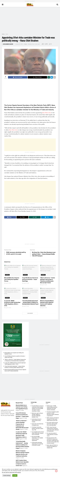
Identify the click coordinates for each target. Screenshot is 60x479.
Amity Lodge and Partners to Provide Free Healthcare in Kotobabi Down (52, 446)
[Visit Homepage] (30, 4)
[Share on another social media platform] (54, 77)
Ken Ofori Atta (13, 130)
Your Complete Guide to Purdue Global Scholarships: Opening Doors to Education (38, 433)
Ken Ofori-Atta (46, 113)
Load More (30, 313)
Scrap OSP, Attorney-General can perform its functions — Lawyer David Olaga (30, 279)
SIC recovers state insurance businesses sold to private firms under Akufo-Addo (52, 424)
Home (3, 34)
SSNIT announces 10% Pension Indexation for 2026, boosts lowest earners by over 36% (53, 419)
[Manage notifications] (56, 471)
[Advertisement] (30, 20)
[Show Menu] (2, 4)
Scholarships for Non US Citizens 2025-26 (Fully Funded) (36, 420)
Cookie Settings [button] (6, 475)
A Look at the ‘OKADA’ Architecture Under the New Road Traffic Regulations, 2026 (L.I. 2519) (21, 435)
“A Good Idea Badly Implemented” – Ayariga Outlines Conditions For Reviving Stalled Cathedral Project (30, 302)
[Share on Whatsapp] (49, 77)
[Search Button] (57, 4)
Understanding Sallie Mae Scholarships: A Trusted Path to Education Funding (37, 444)
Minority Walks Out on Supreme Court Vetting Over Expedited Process (11, 279)
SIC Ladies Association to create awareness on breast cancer (52, 434)
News (7, 34)
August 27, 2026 (8, 283)
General (7, 274)
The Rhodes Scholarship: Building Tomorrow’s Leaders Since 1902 (37, 428)
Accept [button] (14, 475)
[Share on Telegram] (51, 77)
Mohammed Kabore (8, 44)
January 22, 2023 (19, 44)
